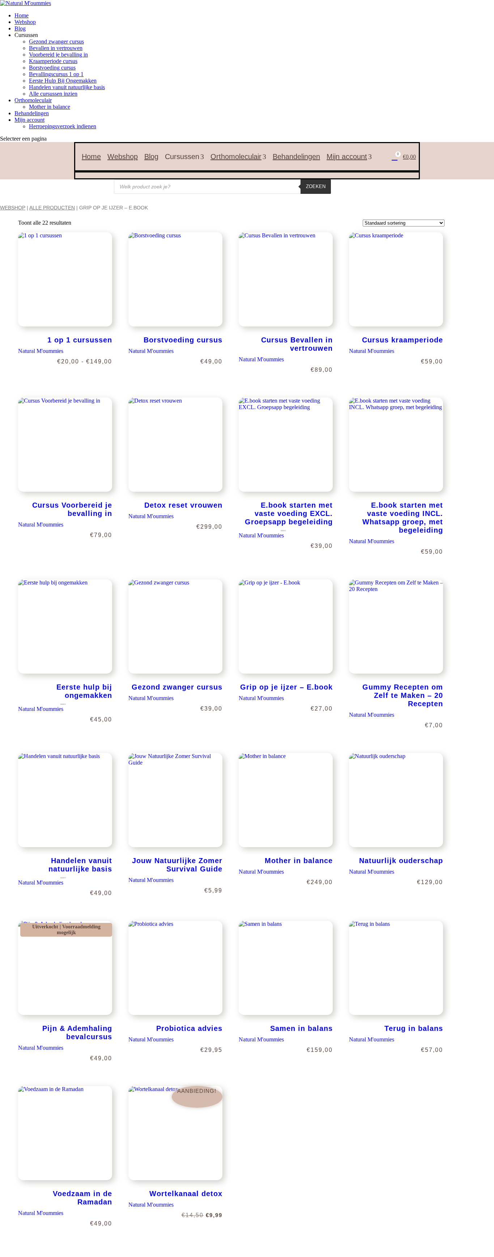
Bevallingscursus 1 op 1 (56, 74)
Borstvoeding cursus (52, 67)
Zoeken (315, 186)
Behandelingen (31, 113)
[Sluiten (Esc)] (486, 8)
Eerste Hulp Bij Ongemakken (63, 81)
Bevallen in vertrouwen (55, 48)
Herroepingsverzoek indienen (62, 126)
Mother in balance (49, 107)
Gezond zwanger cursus (56, 41)
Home (91, 157)
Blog (20, 28)
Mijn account (29, 120)
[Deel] (470, 8)
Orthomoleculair (33, 100)
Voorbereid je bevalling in (58, 54)
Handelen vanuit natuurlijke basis (67, 87)
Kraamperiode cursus (53, 61)
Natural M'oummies (40, 351)
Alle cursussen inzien (53, 94)
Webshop (25, 22)
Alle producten (52, 208)
